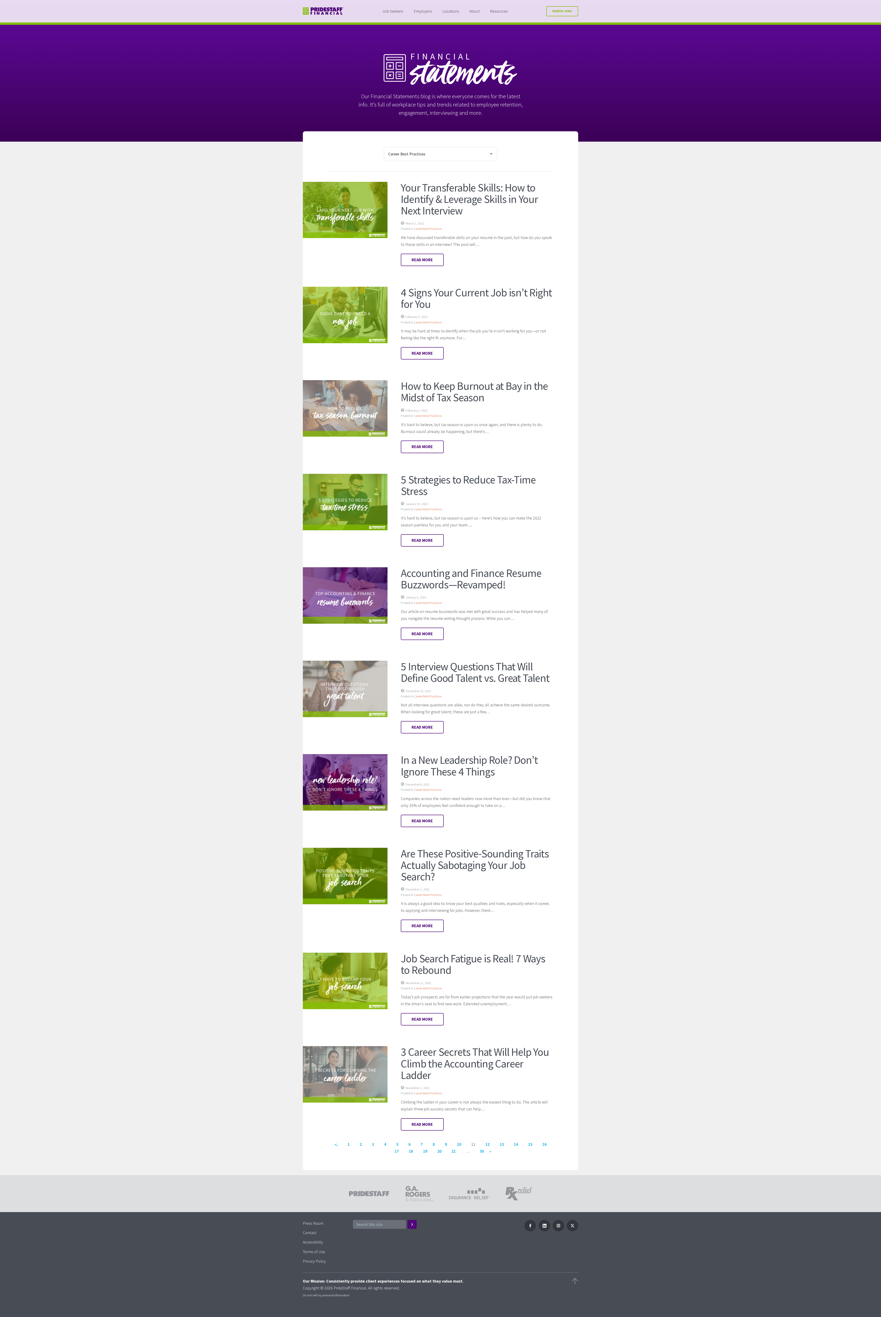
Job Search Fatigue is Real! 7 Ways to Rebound (473, 964)
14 (516, 1144)
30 (482, 1151)
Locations (450, 11)
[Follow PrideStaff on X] (572, 1230)
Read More (422, 259)
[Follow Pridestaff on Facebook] (530, 1230)
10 (459, 1144)
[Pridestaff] (323, 11)
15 (530, 1144)
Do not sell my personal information (326, 1295)
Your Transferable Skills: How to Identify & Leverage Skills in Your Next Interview (469, 199)
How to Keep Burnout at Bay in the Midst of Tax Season (474, 391)
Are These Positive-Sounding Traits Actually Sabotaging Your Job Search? (475, 865)
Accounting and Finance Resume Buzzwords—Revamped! (471, 578)
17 (397, 1151)
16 (544, 1144)
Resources (499, 11)
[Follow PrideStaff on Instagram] (558, 1230)
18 (411, 1151)
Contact (309, 1232)
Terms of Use (314, 1251)
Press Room (313, 1223)
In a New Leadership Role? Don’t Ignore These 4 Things (469, 765)
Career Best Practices (428, 229)
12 (487, 1144)
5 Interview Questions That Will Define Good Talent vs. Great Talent (475, 672)
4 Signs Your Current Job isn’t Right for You (476, 298)
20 (439, 1151)
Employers (423, 11)
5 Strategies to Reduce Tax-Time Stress (468, 485)
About (474, 11)
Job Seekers (392, 11)
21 (454, 1151)
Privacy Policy (314, 1261)
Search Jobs (562, 11)
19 (425, 1151)
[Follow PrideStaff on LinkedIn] (544, 1230)
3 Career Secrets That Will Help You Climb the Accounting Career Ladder (475, 1063)
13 (502, 1144)
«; (336, 1144)
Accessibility (313, 1242)
